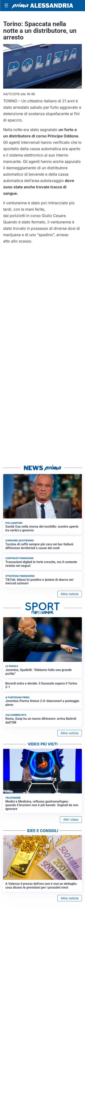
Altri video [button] (70, 819)
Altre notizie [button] (69, 594)
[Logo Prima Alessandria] (42, 6)
